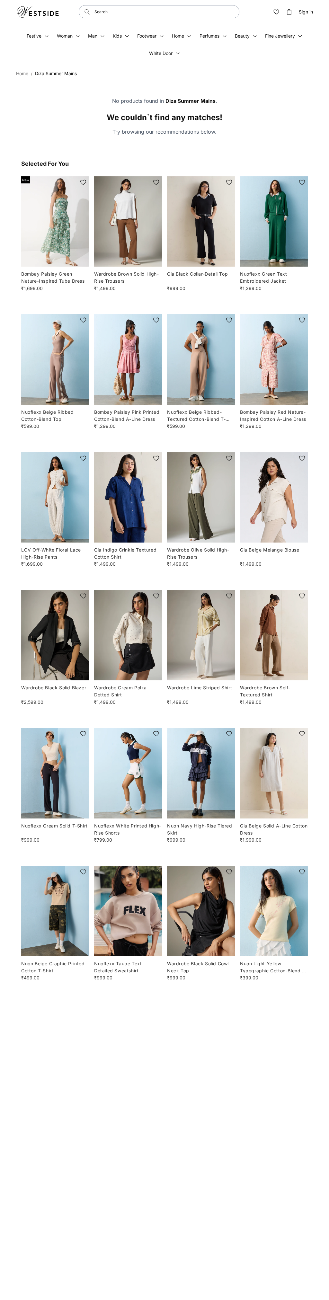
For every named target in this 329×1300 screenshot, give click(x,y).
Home (22, 73)
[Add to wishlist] (83, 182)
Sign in (306, 12)
